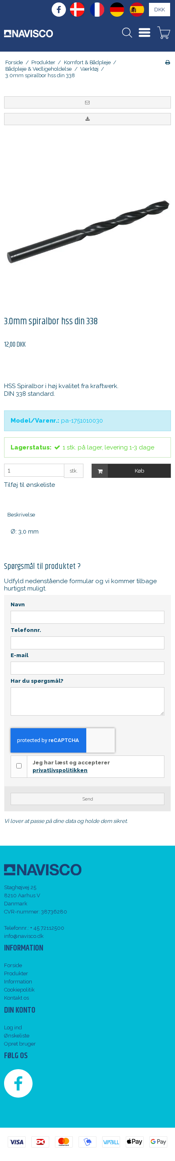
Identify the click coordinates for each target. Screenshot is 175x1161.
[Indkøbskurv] (164, 34)
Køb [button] (139, 471)
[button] (87, 102)
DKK (159, 10)
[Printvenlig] (167, 62)
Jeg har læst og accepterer (71, 767)
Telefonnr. (26, 630)
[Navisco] (28, 33)
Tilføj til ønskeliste (29, 484)
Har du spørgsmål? (37, 681)
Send (87, 799)
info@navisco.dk (24, 936)
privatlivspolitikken (60, 770)
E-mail (19, 655)
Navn (18, 604)
